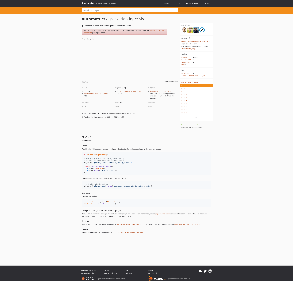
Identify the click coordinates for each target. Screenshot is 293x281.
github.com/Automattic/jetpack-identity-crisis (198, 41)
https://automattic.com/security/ (129, 224)
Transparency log (188, 49)
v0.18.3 (184, 103)
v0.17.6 (184, 115)
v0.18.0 (184, 112)
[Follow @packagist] (205, 271)
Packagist (88, 3)
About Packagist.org (88, 270)
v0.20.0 (184, 88)
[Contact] (200, 271)
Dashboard (152, 273)
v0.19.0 (184, 91)
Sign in (206, 3)
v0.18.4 (184, 100)
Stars (183, 64)
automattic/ (93, 19)
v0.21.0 (184, 85)
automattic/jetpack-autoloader (162, 91)
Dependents (186, 60)
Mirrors (129, 273)
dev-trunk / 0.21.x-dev (189, 82)
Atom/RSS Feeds (87, 273)
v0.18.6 (184, 94)
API (127, 270)
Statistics (107, 270)
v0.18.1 (184, 109)
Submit (178, 3)
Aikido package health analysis (193, 76)
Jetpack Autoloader (162, 214)
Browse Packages (110, 273)
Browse (166, 3)
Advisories (185, 73)
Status (150, 270)
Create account (192, 3)
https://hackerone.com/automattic (187, 224)
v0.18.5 (184, 97)
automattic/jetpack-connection (95, 93)
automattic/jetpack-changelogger (129, 91)
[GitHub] (210, 271)
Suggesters (185, 62)
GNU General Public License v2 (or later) (128, 233)
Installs (184, 57)
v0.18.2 (184, 106)
